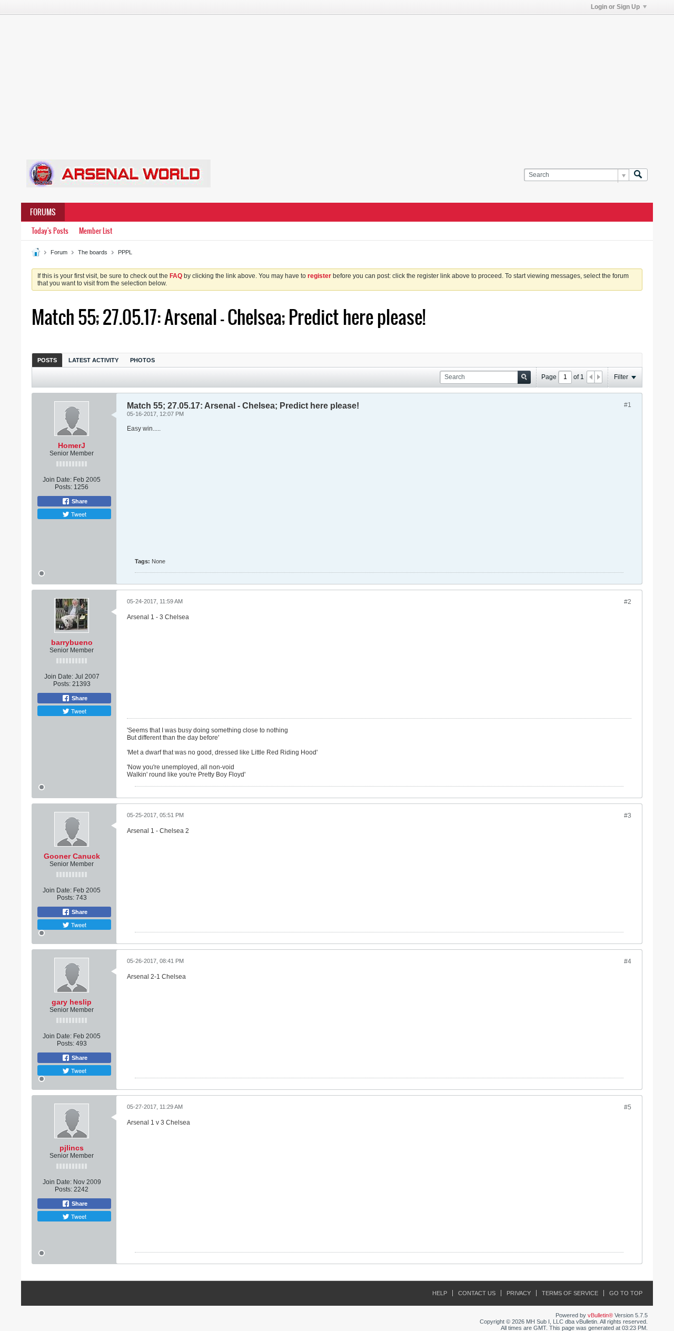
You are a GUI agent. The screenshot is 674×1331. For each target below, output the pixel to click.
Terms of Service (570, 1293)
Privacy (519, 1293)
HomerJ (71, 445)
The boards (92, 252)
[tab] (47, 360)
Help (439, 1293)
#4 (627, 961)
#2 (627, 601)
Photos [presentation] (142, 360)
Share (78, 501)
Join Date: (57, 479)
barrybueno (72, 642)
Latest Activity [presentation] (93, 360)
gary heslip (72, 1002)
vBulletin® (600, 1315)
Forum (59, 252)
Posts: (63, 487)
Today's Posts (50, 231)
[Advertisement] (337, 80)
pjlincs (72, 1148)
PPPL (125, 252)
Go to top (625, 1293)
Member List (95, 231)
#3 (627, 815)
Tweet (78, 514)
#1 (627, 405)
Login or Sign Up (615, 7)
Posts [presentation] (47, 360)
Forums (43, 212)
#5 (627, 1107)
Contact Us (476, 1293)
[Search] (638, 175)
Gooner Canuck (72, 856)
